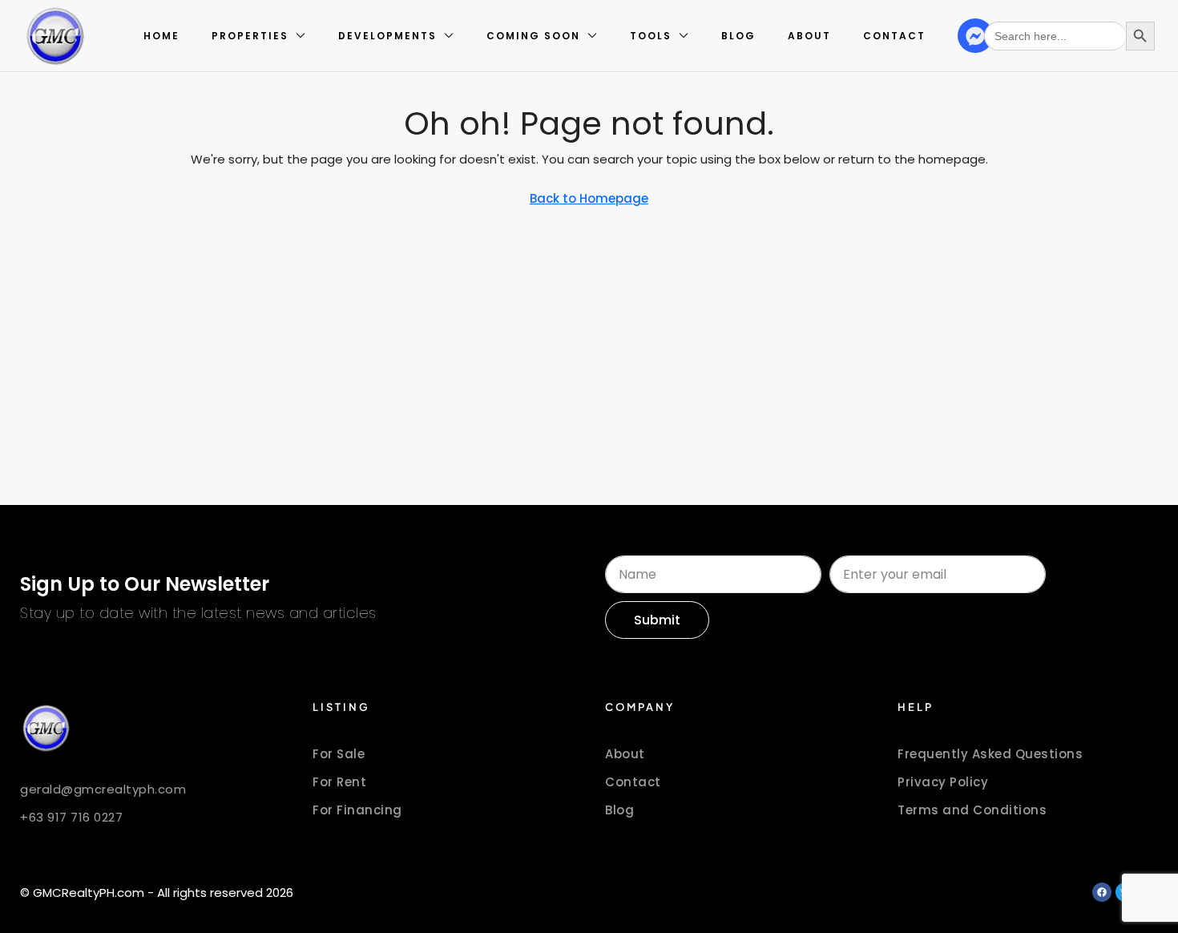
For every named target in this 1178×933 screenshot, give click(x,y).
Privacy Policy (943, 781)
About (809, 35)
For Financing (357, 810)
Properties (250, 35)
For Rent (339, 781)
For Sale (339, 753)
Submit (657, 620)
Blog (738, 35)
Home (161, 35)
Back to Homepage (589, 198)
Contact (894, 35)
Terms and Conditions (972, 810)
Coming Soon (533, 35)
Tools (651, 35)
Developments (387, 35)
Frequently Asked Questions (990, 753)
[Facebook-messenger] (975, 35)
